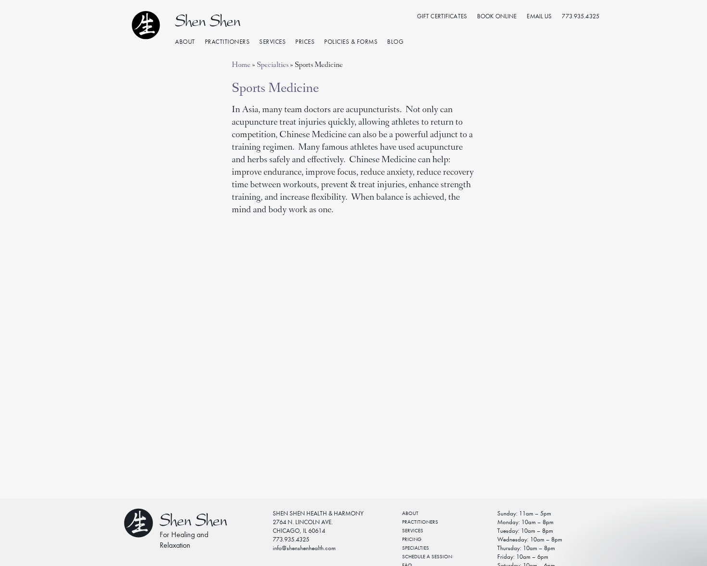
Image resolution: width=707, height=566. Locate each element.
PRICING (411, 539)
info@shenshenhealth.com (304, 548)
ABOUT (410, 513)
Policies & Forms (351, 41)
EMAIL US (539, 16)
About (185, 41)
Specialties (273, 65)
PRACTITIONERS (420, 522)
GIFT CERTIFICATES (442, 16)
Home (241, 65)
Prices (305, 41)
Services (272, 41)
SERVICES (412, 530)
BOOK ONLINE (497, 16)
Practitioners (227, 41)
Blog (395, 41)
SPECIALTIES (415, 548)
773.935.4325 (580, 16)
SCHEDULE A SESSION (427, 556)
